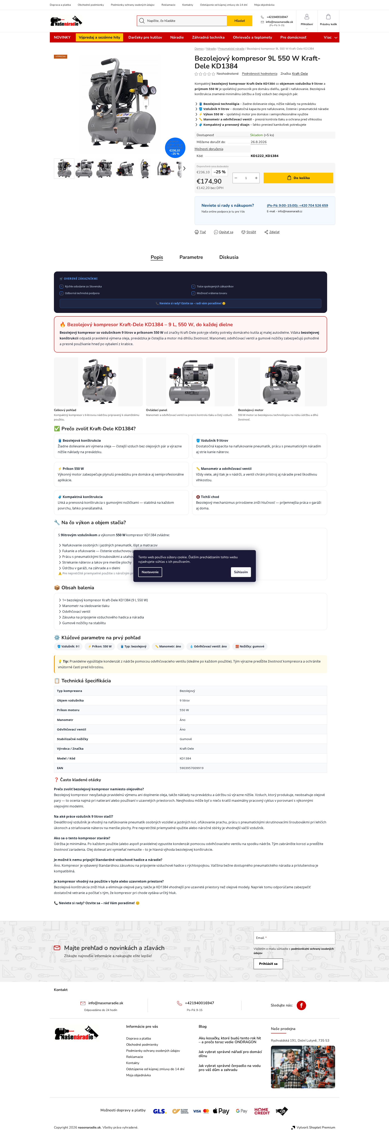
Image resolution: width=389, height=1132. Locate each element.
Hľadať (239, 21)
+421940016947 (277, 17)
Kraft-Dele (300, 73)
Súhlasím (241, 572)
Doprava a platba (60, 5)
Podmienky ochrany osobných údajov (133, 5)
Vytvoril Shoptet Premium (316, 1127)
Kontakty (187, 5)
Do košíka (302, 178)
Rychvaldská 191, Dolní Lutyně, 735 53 (300, 1040)
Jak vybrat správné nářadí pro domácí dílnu (230, 1054)
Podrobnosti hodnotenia (259, 73)
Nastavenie (150, 572)
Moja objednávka (264, 5)
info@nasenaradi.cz (290, 211)
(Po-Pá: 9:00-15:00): (297, 206)
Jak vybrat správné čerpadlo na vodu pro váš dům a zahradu (230, 1068)
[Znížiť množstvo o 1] (236, 178)
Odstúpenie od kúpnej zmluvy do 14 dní (223, 5)
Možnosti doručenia (209, 149)
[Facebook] (301, 1005)
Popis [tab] (157, 257)
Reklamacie (168, 5)
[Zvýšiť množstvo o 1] (256, 178)
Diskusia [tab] (229, 257)
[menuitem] (62, 37)
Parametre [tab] (191, 257)
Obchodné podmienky (91, 5)
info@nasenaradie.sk (279, 22)
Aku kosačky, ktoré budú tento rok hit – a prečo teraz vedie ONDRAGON (230, 1040)
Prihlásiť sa (268, 964)
